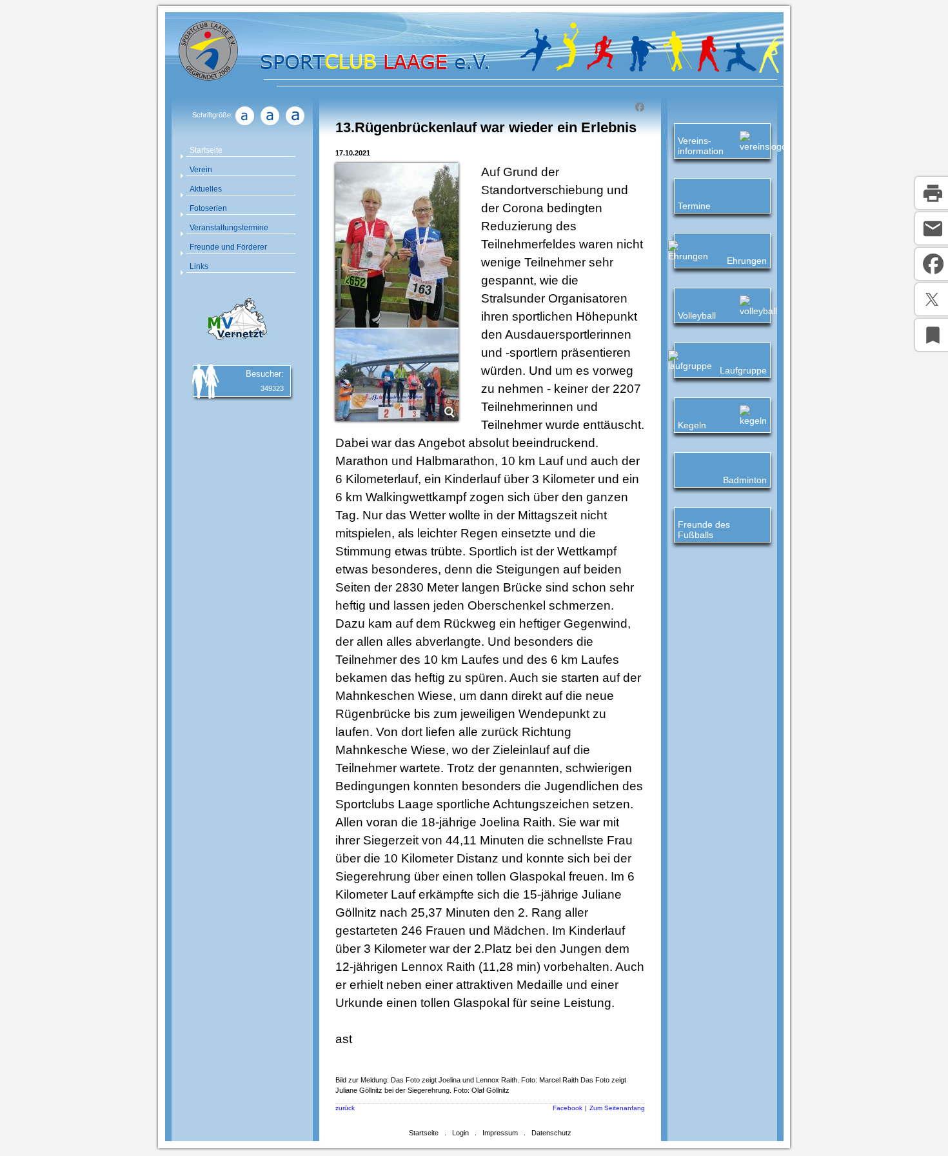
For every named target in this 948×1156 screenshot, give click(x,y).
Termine (694, 206)
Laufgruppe (743, 370)
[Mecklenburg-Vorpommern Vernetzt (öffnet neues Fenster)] (235, 342)
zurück (345, 1107)
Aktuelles (206, 189)
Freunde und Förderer (228, 247)
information (701, 151)
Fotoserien (208, 208)
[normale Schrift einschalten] (244, 125)
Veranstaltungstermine (229, 227)
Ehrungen (747, 260)
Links (199, 266)
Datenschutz (551, 1133)
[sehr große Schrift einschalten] (294, 125)
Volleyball (697, 315)
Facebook (567, 1107)
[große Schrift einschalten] (269, 125)
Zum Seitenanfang (617, 1107)
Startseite (206, 150)
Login (460, 1133)
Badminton (745, 480)
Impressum (500, 1133)
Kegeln (692, 425)
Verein (201, 169)
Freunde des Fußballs (704, 529)
